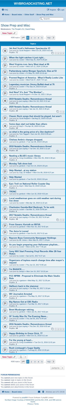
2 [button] (31, 37)
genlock (22, 142)
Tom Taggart (24, 134)
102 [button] (48, 37)
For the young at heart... (21, 340)
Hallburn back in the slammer (23, 286)
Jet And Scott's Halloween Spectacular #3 (29, 48)
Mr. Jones (23, 240)
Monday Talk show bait (20, 163)
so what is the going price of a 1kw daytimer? (31, 132)
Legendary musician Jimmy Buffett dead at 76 (31, 84)
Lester (21, 60)
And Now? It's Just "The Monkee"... (26, 92)
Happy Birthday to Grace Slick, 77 (25, 333)
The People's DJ (18, 29)
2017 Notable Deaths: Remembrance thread (30, 215)
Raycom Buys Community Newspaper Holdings (32, 238)
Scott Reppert (24, 50)
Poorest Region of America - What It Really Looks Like (36, 78)
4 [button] (38, 37)
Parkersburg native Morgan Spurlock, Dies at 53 (33, 71)
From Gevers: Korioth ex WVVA (24, 224)
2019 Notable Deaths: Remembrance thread (30, 99)
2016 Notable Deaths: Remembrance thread (30, 324)
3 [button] (34, 37)
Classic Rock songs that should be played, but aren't (35, 116)
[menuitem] (5, 10)
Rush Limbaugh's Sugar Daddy (24, 348)
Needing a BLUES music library (25, 156)
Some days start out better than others (28, 124)
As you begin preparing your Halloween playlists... (34, 244)
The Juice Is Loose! (19, 231)
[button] (23, 38)
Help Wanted (15, 177)
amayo (22, 271)
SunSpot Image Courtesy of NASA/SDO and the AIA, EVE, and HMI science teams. (33, 401)
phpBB (24, 397)
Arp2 (21, 126)
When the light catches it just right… (27, 57)
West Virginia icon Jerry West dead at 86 (29, 64)
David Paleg (30, 29)
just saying (23, 101)
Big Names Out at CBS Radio (23, 302)
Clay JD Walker (25, 172)
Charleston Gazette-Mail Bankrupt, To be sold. (32, 207)
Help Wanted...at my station (22, 170)
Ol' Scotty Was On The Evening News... (28, 316)
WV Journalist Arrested (20, 294)
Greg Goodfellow (25, 158)
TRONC (12, 191)
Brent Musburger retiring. (21, 309)
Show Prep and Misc (15, 25)
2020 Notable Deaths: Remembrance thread (30, 107)
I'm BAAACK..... (17, 269)
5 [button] (41, 37)
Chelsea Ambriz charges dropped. (26, 139)
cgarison (22, 280)
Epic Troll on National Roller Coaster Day (29, 184)
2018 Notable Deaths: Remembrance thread (30, 146)
